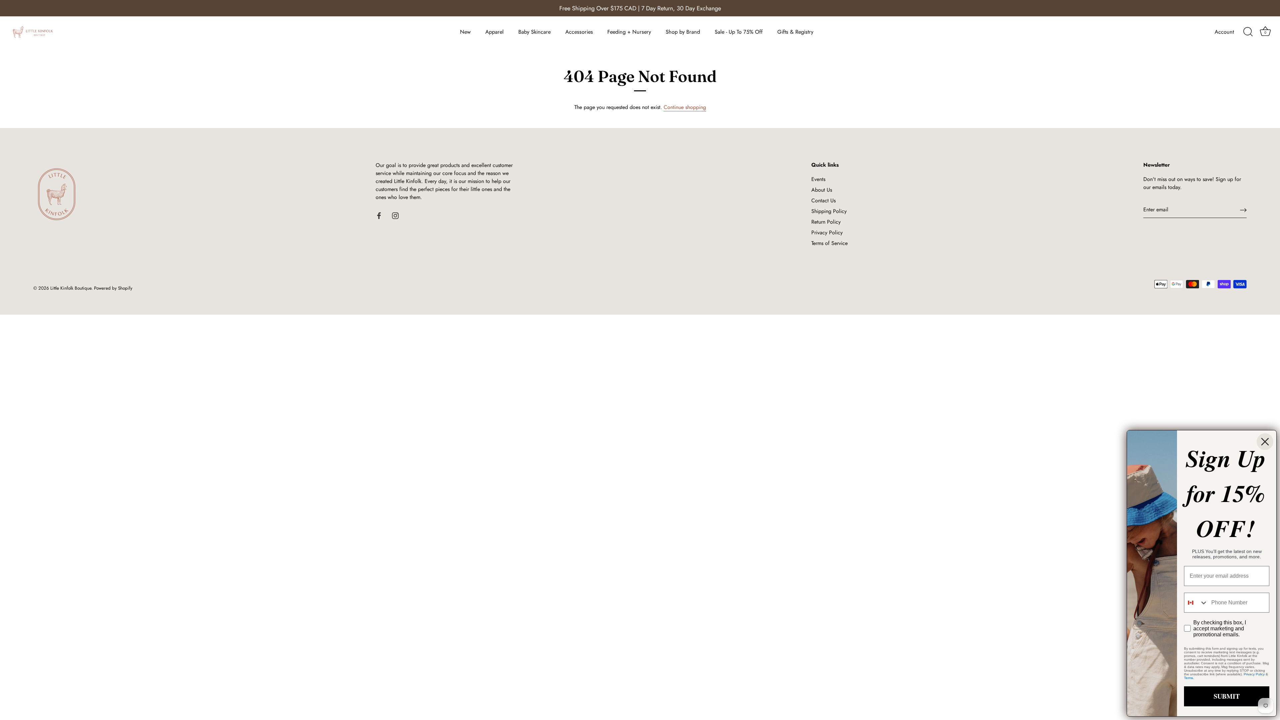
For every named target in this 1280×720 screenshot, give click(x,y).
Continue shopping (685, 107)
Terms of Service (829, 243)
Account (1224, 32)
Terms (1188, 678)
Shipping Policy (829, 211)
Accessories (579, 32)
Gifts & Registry (795, 32)
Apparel (494, 32)
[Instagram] (395, 215)
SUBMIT (1227, 696)
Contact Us (823, 200)
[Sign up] (1243, 209)
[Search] (1248, 32)
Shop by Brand (683, 32)
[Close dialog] (1265, 441)
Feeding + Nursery (629, 32)
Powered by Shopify (113, 288)
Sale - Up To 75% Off (739, 32)
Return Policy (826, 222)
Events (818, 179)
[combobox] (1196, 602)
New (465, 32)
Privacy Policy (827, 232)
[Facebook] (379, 215)
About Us (821, 190)
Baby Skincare (534, 32)
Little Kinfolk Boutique (70, 288)
